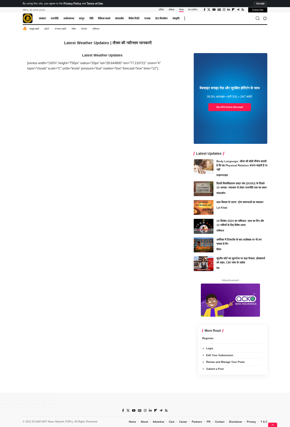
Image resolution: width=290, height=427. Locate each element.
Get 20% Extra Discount (229, 107)
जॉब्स (73, 28)
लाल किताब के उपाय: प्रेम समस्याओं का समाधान (239, 202)
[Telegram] (238, 9)
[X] (208, 9)
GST (46, 28)
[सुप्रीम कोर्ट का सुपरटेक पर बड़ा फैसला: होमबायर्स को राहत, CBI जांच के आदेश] (203, 263)
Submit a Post (215, 368)
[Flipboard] (233, 9)
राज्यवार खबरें (60, 28)
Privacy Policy (72, 3)
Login (209, 348)
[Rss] (242, 9)
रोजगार (84, 28)
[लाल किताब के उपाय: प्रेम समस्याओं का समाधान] (203, 207)
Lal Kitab (221, 207)
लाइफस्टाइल (222, 175)
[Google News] (219, 9)
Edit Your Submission (219, 355)
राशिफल (95, 28)
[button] (260, 3)
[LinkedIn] (228, 9)
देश (217, 268)
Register (207, 338)
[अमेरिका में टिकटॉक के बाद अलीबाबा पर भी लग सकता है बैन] (203, 245)
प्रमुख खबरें (34, 28)
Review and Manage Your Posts (225, 362)
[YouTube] (214, 9)
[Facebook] (204, 9)
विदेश (218, 249)
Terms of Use (95, 3)
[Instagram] (224, 9)
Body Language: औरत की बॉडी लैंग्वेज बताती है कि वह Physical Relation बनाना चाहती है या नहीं (241, 165)
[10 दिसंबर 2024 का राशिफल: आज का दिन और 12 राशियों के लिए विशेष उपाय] (203, 226)
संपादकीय (220, 193)
